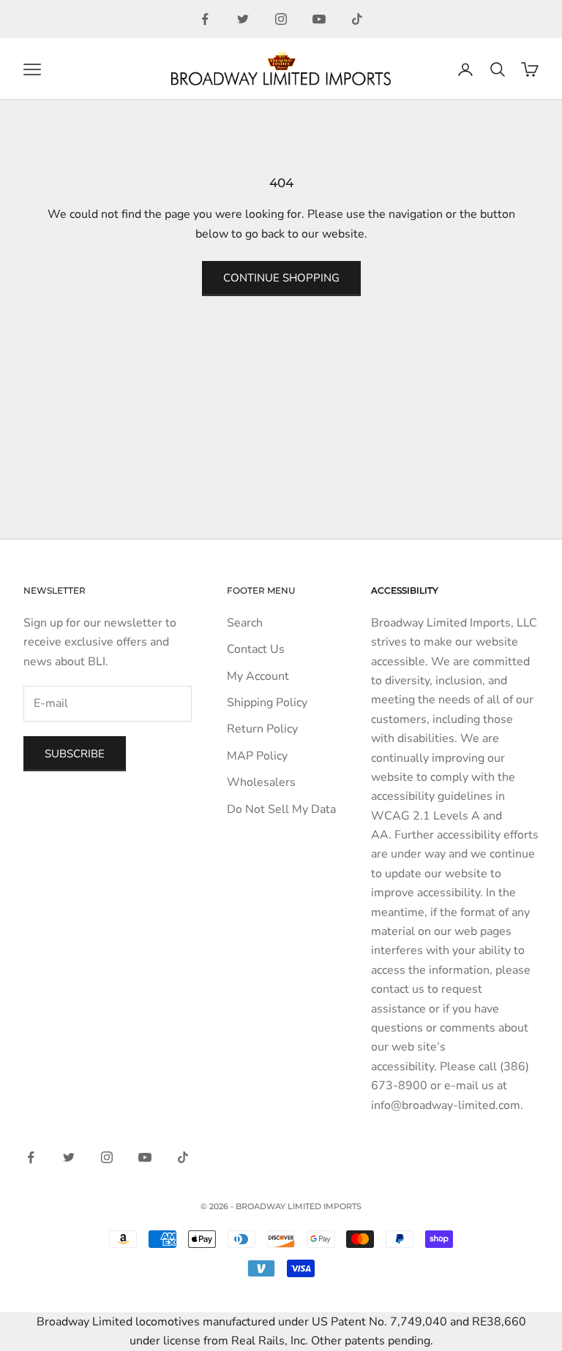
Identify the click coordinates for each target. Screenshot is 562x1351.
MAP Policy (257, 756)
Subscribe (75, 753)
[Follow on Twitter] (243, 19)
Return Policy (262, 729)
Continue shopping (281, 277)
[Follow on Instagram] (281, 19)
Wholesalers (261, 782)
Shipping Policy (267, 703)
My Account (258, 676)
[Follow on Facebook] (205, 19)
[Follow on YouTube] (319, 19)
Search (245, 623)
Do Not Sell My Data (281, 809)
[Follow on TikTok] (357, 19)
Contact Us (256, 649)
